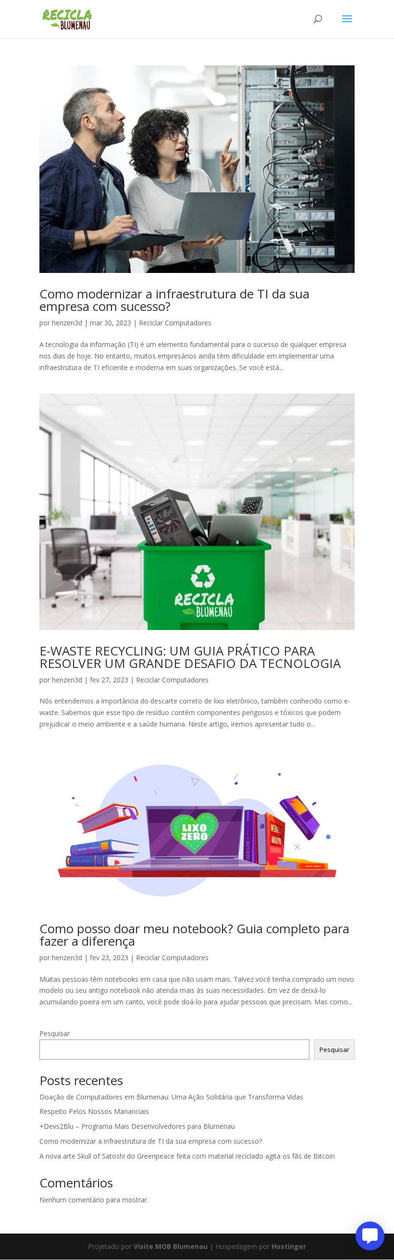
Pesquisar (54, 1033)
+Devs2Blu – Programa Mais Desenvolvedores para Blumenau (137, 1126)
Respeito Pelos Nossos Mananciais (94, 1111)
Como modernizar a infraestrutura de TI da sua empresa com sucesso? (174, 300)
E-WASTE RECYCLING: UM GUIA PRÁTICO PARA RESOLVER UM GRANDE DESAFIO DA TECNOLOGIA (190, 657)
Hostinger (288, 1246)
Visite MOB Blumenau (171, 1246)
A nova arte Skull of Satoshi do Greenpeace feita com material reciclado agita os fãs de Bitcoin (187, 1156)
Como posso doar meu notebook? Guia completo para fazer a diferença (194, 935)
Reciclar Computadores (175, 322)
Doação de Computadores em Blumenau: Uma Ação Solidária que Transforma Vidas (171, 1096)
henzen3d (67, 322)
